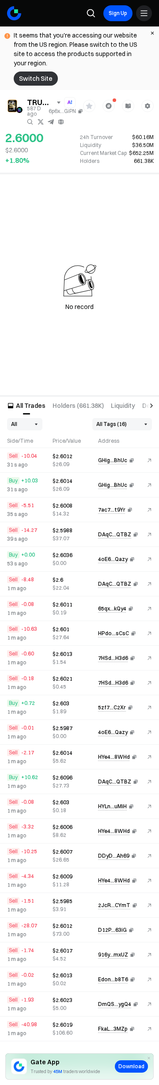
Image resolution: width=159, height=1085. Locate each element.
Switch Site (36, 79)
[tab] (26, 405)
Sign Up (118, 13)
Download (131, 1066)
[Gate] (14, 13)
